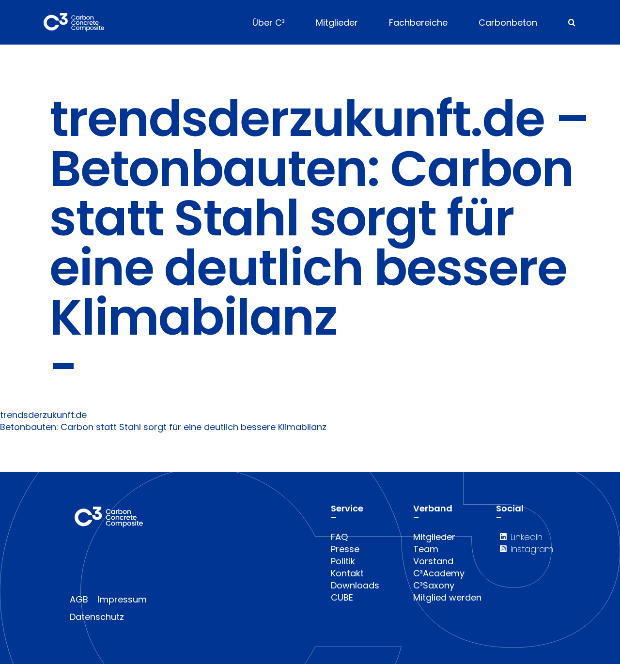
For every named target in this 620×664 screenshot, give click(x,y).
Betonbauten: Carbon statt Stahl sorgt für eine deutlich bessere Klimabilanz (163, 427)
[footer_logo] (109, 511)
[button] (571, 22)
